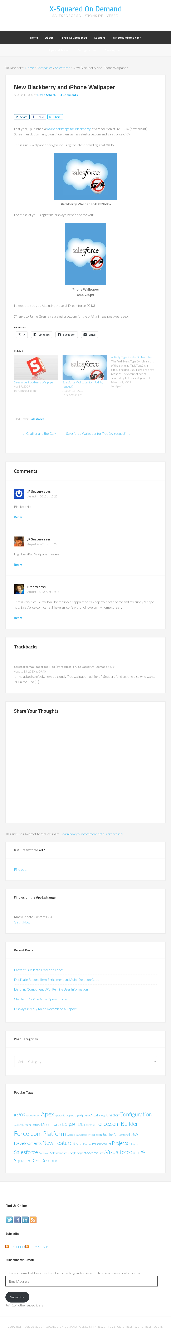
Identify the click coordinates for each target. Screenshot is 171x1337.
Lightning (123, 1134)
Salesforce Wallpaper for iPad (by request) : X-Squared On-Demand (60, 666)
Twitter (9, 1220)
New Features (58, 1142)
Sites (102, 1153)
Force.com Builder (116, 1123)
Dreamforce (51, 1124)
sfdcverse (91, 1153)
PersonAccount (101, 1143)
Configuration (135, 1114)
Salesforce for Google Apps (66, 1153)
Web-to (136, 1153)
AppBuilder (60, 1115)
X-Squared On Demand (85, 8)
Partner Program (83, 1144)
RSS (33, 1220)
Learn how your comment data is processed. (91, 834)
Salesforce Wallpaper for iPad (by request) (98, 433)
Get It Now (22, 922)
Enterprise (89, 1124)
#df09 (19, 1114)
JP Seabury (35, 491)
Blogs (103, 1115)
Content (18, 1124)
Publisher (133, 1144)
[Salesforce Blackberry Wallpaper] (36, 368)
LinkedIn (25, 1220)
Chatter (112, 1115)
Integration (95, 1134)
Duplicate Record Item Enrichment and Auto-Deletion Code (56, 979)
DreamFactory (31, 1124)
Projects (120, 1143)
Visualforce (118, 1151)
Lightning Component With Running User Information (51, 989)
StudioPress (123, 1326)
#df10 (29, 1115)
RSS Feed (17, 1247)
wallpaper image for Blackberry (69, 129)
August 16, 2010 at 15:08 (43, 591)
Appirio (85, 1115)
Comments (39, 1247)
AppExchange (73, 1115)
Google (71, 1134)
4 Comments (69, 95)
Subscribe (17, 1297)
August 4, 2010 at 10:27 (42, 544)
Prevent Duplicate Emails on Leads (39, 970)
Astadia (95, 1115)
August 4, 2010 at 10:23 (42, 496)
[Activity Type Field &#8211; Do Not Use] (135, 371)
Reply (18, 516)
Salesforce (37, 419)
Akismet (36, 1115)
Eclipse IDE (73, 1124)
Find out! (20, 869)
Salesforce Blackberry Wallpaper (34, 382)
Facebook (17, 1220)
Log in (158, 1326)
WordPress (143, 1326)
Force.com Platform (40, 1133)
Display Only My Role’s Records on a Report (45, 1009)
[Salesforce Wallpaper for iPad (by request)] (85, 368)
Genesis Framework (94, 1326)
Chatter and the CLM (39, 433)
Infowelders (81, 1134)
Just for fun (110, 1134)
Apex (47, 1114)
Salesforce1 (44, 1153)
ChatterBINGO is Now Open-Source (40, 999)
